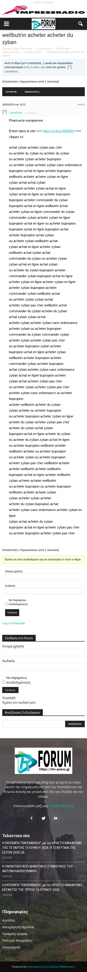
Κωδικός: (10, 585)
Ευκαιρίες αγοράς (14, 934)
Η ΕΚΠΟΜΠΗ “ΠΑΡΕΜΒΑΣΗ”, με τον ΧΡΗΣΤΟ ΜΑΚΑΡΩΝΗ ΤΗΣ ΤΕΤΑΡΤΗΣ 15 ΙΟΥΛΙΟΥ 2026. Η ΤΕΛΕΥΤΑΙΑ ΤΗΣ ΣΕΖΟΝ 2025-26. (42, 847)
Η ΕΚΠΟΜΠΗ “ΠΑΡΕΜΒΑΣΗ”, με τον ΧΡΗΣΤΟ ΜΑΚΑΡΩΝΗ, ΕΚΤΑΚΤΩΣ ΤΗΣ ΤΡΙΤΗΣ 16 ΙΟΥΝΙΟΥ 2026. (42, 887)
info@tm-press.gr (61, 806)
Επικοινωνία (11, 947)
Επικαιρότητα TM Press (17, 49)
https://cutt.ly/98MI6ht (58, 131)
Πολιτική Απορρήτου (17, 940)
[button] (81, 24)
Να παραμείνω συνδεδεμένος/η (18, 602)
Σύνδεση (12, 612)
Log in (6, 623)
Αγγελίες (8, 920)
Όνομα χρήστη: (14, 571)
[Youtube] (55, 818)
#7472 (81, 104)
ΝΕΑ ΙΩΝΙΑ (63, 49)
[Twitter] (43, 818)
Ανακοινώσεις (11, 52)
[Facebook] (31, 818)
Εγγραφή (8, 698)
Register (19, 623)
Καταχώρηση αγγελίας (18, 927)
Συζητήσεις (44, 49)
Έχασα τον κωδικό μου (19, 702)
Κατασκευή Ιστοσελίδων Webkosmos (51, 967)
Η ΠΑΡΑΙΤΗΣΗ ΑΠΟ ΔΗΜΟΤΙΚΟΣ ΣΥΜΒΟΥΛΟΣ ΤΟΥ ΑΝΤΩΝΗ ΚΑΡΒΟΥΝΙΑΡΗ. (37, 869)
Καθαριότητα (33, 52)
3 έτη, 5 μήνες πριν (34, 67)
